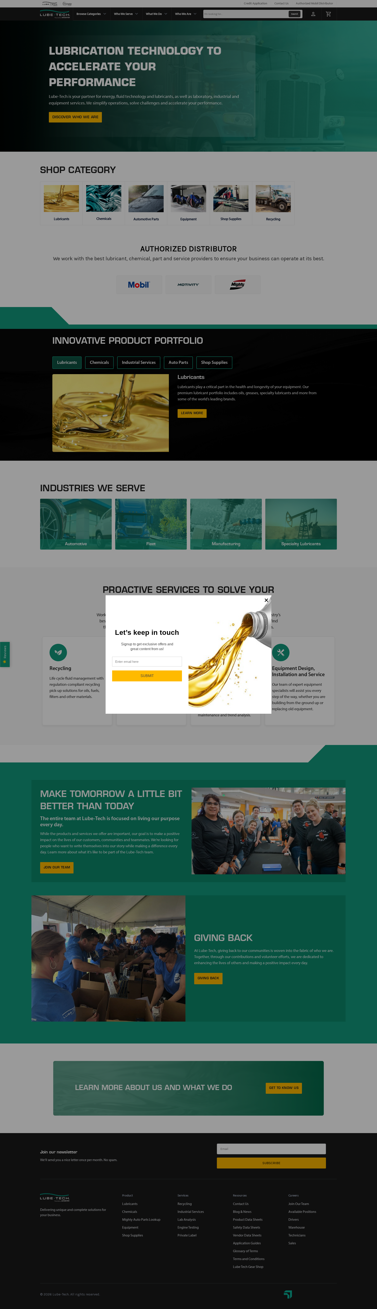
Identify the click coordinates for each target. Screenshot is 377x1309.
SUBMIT (147, 676)
